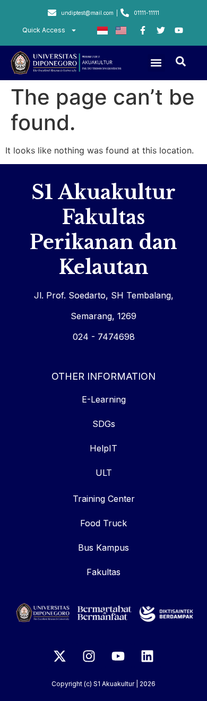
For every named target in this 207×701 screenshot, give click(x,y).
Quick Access (43, 30)
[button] (156, 63)
